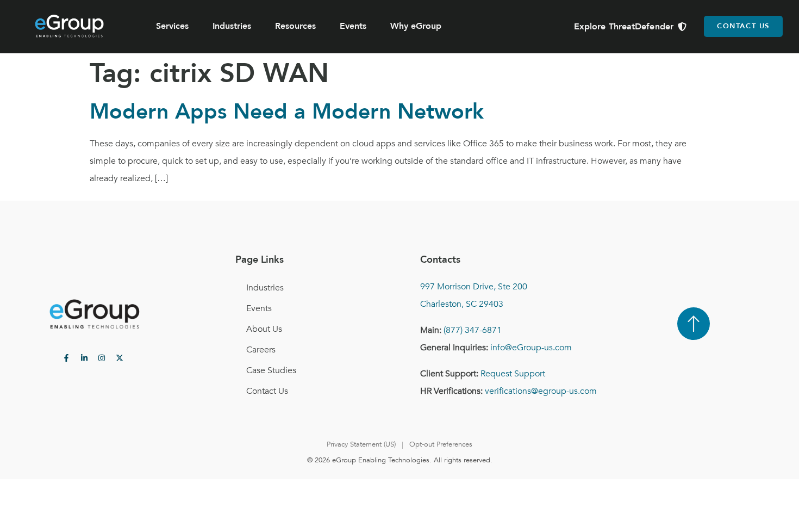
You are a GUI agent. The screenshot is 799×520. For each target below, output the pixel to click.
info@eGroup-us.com (531, 348)
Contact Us (267, 391)
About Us (264, 329)
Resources (295, 26)
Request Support (512, 374)
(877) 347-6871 (473, 330)
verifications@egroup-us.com (541, 391)
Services (172, 26)
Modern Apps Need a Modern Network (287, 111)
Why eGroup (415, 26)
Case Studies (271, 370)
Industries (232, 26)
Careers (261, 350)
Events (353, 26)
